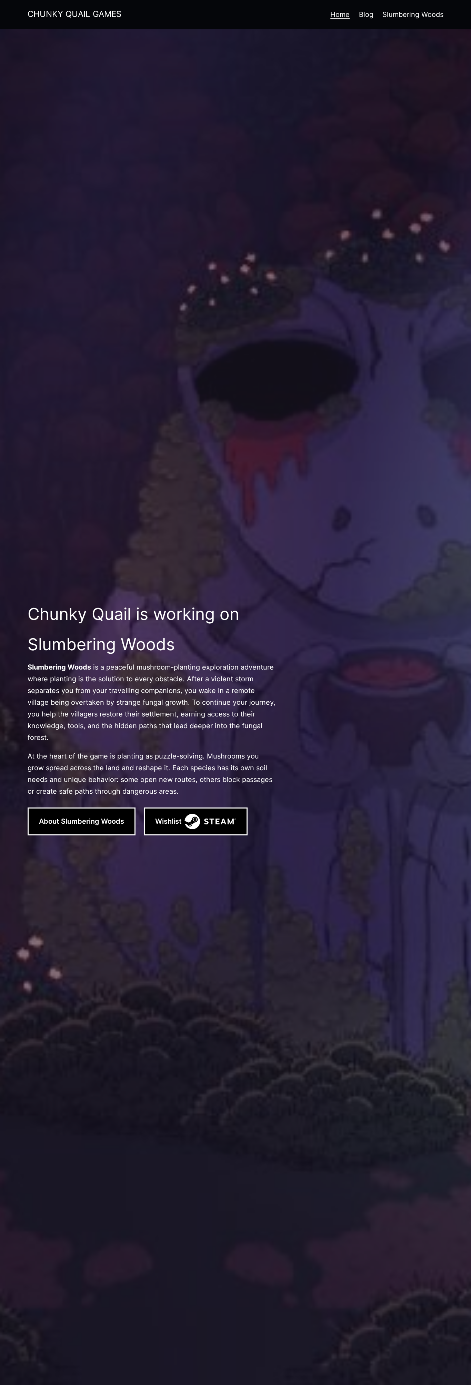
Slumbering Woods (412, 14)
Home (340, 14)
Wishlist (168, 821)
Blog (366, 14)
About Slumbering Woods (81, 821)
